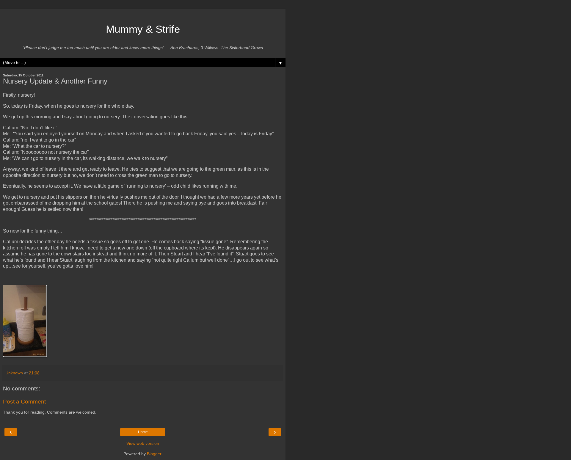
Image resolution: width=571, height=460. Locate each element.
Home (143, 432)
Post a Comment (24, 401)
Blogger (154, 453)
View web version (142, 443)
